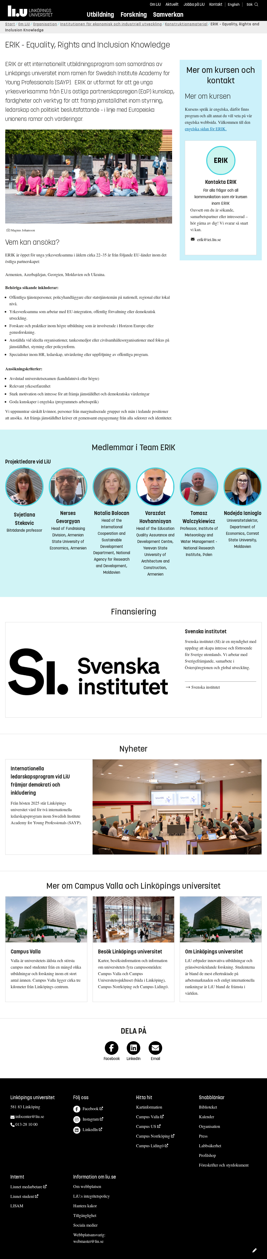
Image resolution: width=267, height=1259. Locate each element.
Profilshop (207, 1155)
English (234, 4)
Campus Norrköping (153, 1136)
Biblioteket (208, 1107)
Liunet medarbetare (26, 1186)
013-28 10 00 (26, 1124)
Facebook (91, 1108)
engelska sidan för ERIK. (206, 128)
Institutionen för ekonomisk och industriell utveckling (111, 24)
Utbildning (100, 14)
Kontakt (215, 4)
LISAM (16, 1205)
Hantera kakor (85, 1205)
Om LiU (155, 4)
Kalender (206, 1116)
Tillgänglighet (84, 1215)
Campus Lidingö (150, 1145)
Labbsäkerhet (210, 1145)
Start (10, 24)
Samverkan (168, 14)
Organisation (45, 24)
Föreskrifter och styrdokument (223, 1165)
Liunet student (22, 1196)
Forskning (133, 14)
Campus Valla (147, 1116)
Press (203, 1136)
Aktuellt (172, 4)
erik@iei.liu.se (209, 239)
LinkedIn (90, 1129)
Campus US (146, 1126)
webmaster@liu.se (88, 1241)
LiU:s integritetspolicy (91, 1196)
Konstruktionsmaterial (186, 24)
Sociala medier (85, 1225)
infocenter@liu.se (29, 1116)
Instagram (91, 1119)
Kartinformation (149, 1107)
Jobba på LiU (194, 4)
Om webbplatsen (87, 1186)
